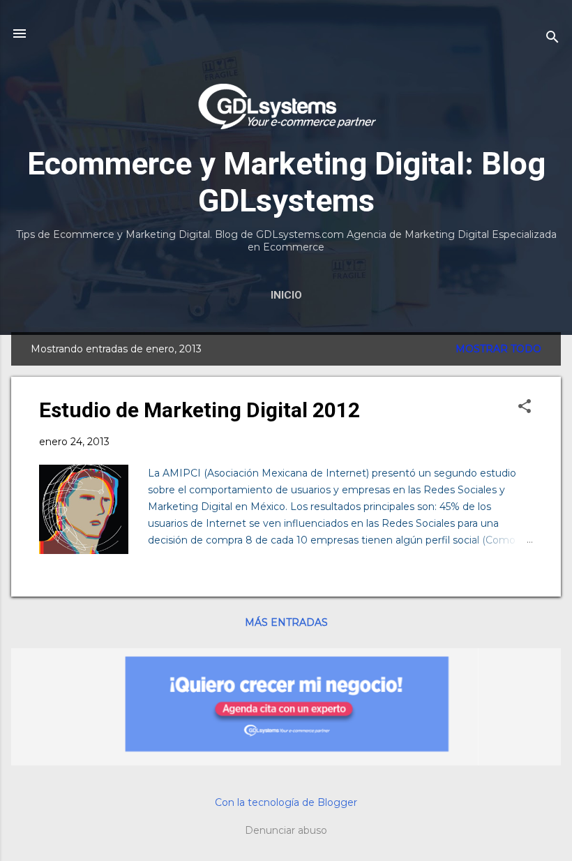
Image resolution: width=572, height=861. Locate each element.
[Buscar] (552, 38)
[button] (524, 407)
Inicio (286, 295)
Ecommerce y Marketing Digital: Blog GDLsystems (286, 182)
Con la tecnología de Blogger (286, 802)
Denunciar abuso (286, 830)
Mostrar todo (498, 349)
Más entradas (286, 622)
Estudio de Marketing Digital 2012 (199, 410)
